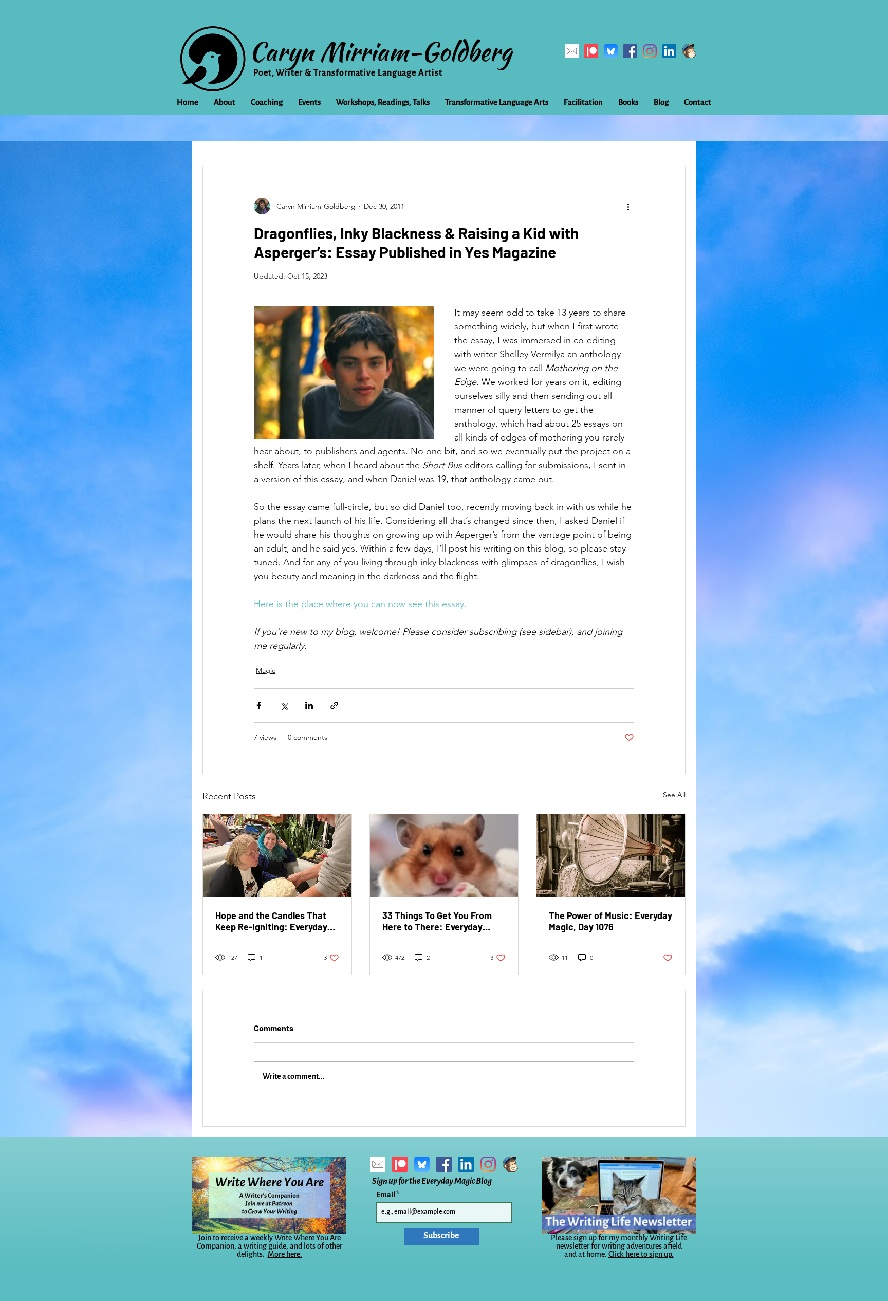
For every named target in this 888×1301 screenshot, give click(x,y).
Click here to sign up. (641, 1254)
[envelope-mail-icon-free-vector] (572, 51)
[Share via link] (334, 705)
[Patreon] (591, 51)
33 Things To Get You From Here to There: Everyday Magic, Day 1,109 (437, 921)
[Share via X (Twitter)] (284, 705)
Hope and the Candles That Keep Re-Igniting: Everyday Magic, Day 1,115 (271, 921)
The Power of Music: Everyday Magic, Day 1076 (610, 921)
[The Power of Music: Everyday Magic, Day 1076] (610, 855)
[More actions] (628, 206)
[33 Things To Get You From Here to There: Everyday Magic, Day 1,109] (444, 855)
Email (386, 1194)
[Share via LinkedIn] (309, 705)
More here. (285, 1254)
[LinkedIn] (669, 51)
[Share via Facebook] (259, 705)
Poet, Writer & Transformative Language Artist (347, 73)
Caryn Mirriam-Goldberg (380, 51)
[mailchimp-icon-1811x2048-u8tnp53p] (689, 51)
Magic (265, 670)
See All (674, 794)
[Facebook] (630, 51)
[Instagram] (650, 51)
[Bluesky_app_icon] (611, 51)
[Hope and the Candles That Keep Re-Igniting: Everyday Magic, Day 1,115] (277, 855)
